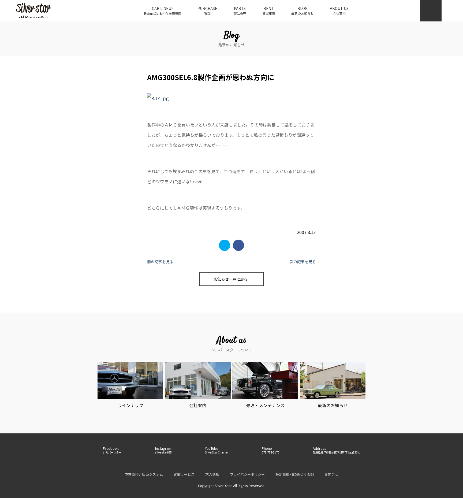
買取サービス (184, 474)
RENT (268, 11)
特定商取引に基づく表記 (294, 474)
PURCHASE (207, 11)
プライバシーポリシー (247, 474)
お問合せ (331, 474)
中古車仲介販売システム (144, 474)
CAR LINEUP (162, 11)
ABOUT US (339, 11)
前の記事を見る (160, 261)
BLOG (302, 11)
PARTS (239, 11)
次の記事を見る (303, 261)
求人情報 (212, 474)
